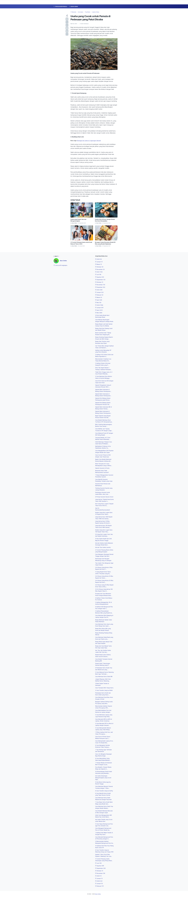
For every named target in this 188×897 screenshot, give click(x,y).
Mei (98, 302)
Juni (99, 863)
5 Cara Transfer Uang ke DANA (104, 690)
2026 (99, 881)
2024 (99, 305)
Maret (99, 264)
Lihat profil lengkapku (61, 265)
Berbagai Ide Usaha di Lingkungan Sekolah (89, 140)
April (99, 300)
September (100, 279)
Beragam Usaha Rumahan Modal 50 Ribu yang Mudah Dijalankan (105, 243)
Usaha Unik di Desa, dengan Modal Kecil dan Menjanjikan (105, 220)
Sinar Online (63, 260)
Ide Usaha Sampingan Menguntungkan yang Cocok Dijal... (103, 777)
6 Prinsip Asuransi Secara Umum (104, 497)
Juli (98, 274)
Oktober (99, 267)
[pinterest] (67, 31)
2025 (98, 876)
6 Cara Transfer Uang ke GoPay (104, 791)
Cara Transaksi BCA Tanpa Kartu (104, 688)
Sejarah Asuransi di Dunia (102, 468)
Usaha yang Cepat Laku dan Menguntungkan (78, 220)
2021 (99, 272)
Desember (100, 287)
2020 (99, 259)
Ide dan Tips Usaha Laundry (103, 547)
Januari (99, 261)
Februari (99, 295)
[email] (67, 34)
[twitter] (67, 22)
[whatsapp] (67, 25)
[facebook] (67, 19)
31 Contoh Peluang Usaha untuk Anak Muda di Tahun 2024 (81, 243)
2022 (99, 290)
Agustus (100, 277)
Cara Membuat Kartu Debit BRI (103, 676)
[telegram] (67, 28)
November (100, 269)
